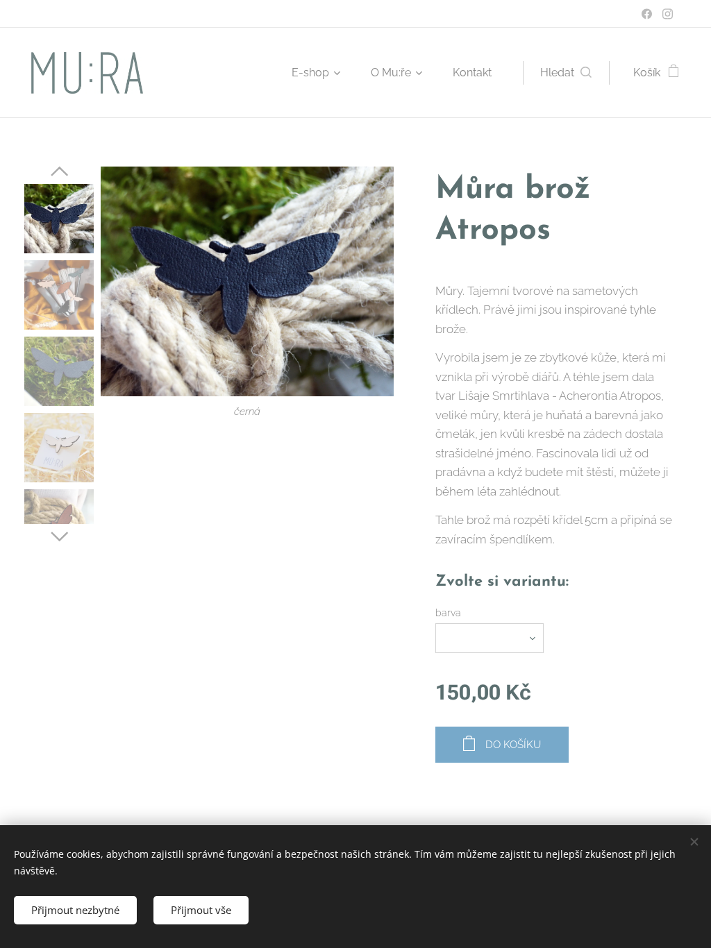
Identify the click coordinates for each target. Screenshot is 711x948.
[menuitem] (320, 73)
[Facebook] (646, 14)
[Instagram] (667, 14)
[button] (566, 73)
